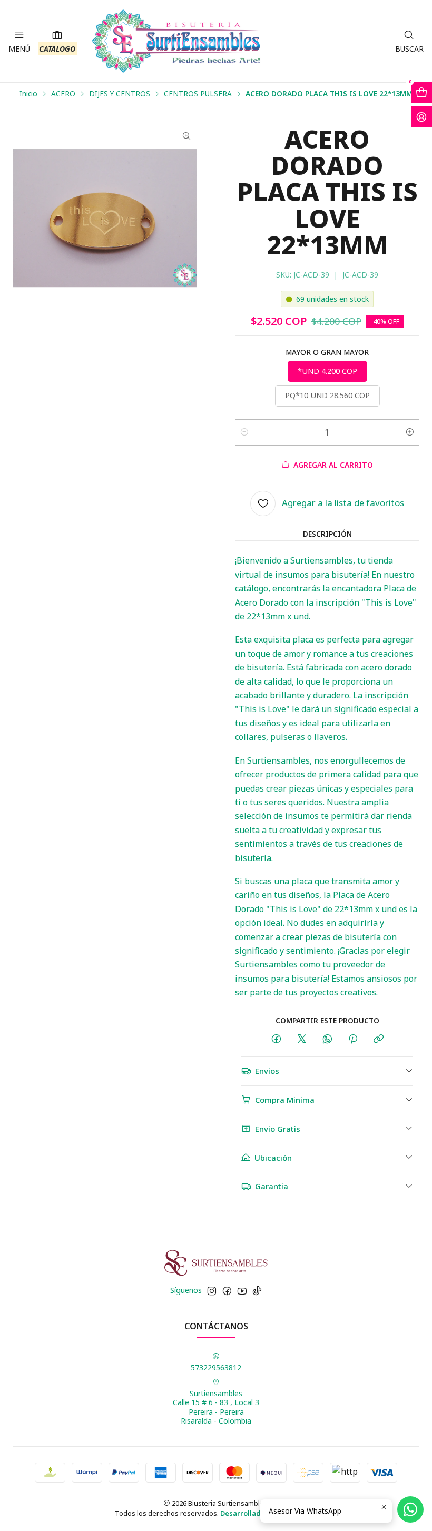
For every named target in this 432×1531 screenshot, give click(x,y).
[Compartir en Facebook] (276, 1039)
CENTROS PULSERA (198, 93)
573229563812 (216, 1367)
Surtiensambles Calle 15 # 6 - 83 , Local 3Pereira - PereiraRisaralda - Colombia (216, 1407)
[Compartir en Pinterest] (353, 1039)
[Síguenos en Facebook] (227, 1291)
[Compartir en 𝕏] (302, 1039)
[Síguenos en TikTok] (257, 1291)
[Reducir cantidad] (244, 432)
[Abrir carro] (421, 92)
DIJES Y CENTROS (119, 93)
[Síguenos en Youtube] (242, 1291)
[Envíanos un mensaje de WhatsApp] (410, 1509)
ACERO (63, 93)
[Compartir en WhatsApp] (327, 1039)
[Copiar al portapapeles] (378, 1039)
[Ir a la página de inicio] (176, 41)
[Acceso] (421, 116)
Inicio (28, 93)
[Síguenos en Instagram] (212, 1291)
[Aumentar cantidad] (410, 432)
